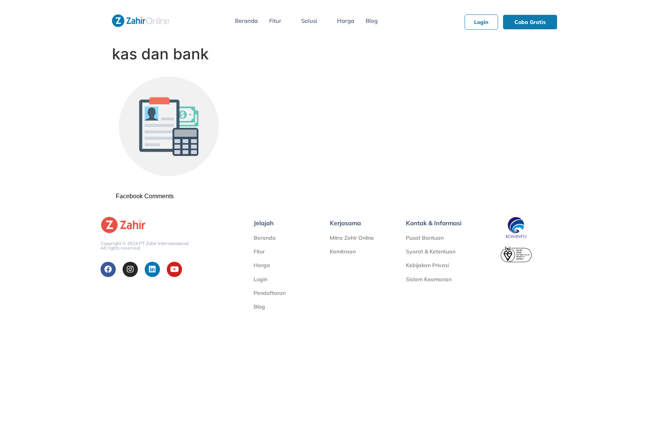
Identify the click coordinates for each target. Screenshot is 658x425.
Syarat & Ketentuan (430, 251)
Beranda (246, 20)
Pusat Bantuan (425, 237)
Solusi (309, 20)
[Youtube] (174, 269)
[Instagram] (130, 269)
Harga (345, 20)
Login (260, 279)
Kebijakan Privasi (427, 265)
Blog (372, 20)
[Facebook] (108, 269)
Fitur (275, 20)
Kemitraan (343, 251)
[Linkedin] (152, 269)
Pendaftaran (270, 293)
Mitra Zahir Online (352, 237)
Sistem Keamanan (429, 279)
